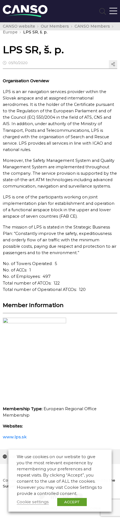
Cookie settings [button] (33, 501)
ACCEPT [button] (72, 502)
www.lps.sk (15, 436)
